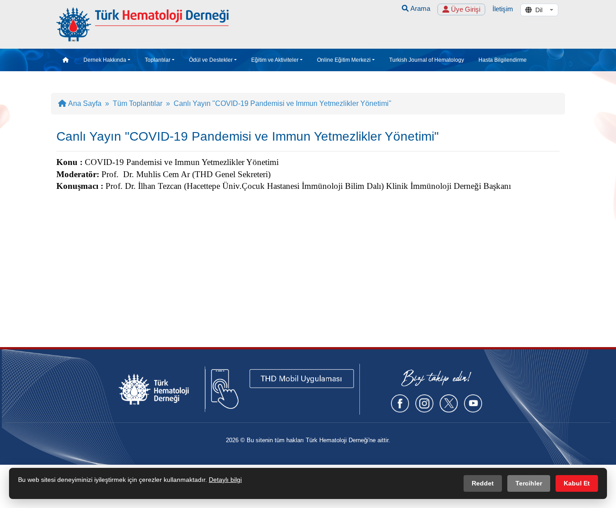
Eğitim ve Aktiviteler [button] (275, 60)
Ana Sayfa (83, 103)
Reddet (483, 483)
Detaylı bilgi (225, 479)
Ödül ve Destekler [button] (211, 60)
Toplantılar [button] (157, 60)
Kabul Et (577, 483)
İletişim (502, 9)
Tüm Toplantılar (137, 103)
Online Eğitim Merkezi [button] (344, 60)
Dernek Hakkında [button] (104, 60)
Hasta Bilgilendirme (502, 60)
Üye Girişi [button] (464, 9)
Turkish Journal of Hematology (426, 60)
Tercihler (528, 483)
